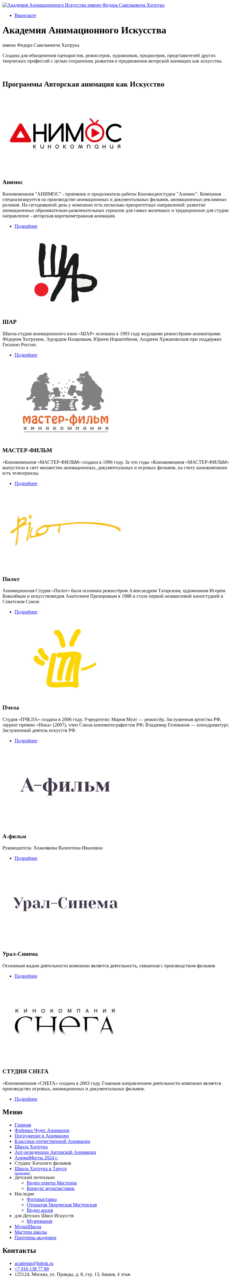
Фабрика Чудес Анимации (42, 1130)
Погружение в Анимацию (42, 1135)
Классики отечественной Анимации (52, 1141)
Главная (23, 1124)
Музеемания (39, 1221)
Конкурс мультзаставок (51, 1188)
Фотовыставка (42, 1199)
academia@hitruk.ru (34, 1263)
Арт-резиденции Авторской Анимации (55, 1152)
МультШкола (28, 1226)
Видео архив (40, 1210)
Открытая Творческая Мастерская (62, 1204)
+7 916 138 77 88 (32, 1268)
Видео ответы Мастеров (52, 1182)
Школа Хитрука (31, 1146)
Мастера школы (31, 1232)
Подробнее (26, 226)
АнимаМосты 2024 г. (36, 1157)
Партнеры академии (35, 1237)
